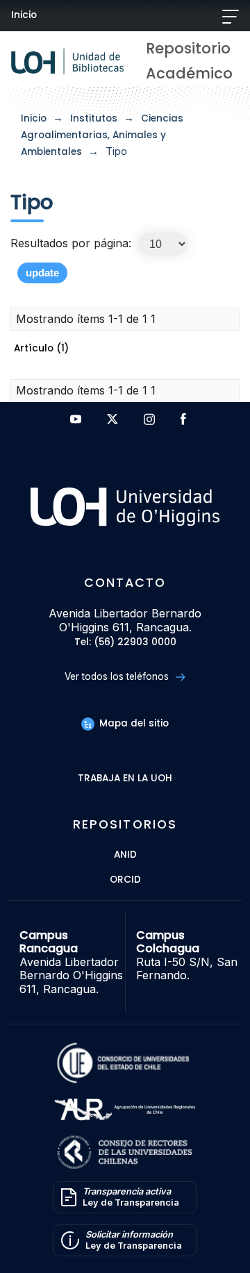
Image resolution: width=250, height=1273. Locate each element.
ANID (125, 855)
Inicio (24, 15)
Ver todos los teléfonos (118, 676)
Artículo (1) (41, 348)
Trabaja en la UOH (125, 779)
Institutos (93, 118)
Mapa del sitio (133, 723)
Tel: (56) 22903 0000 (125, 643)
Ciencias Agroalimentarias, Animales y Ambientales (102, 135)
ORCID (125, 880)
